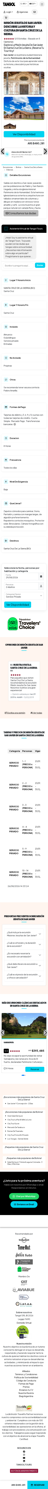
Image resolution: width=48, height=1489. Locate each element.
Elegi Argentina (26, 1396)
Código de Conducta (26, 1380)
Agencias (23, 12)
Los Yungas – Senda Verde (17, 1139)
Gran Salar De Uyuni (15, 1116)
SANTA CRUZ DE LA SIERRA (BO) (19, 288)
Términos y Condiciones (26, 1374)
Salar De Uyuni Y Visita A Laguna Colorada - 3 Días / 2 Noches (24, 1163)
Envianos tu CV (26, 1390)
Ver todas (37, 712)
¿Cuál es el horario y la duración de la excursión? (21, 944)
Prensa (26, 1386)
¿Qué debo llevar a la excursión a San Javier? (22, 965)
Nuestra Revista (26, 1393)
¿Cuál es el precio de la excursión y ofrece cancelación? (22, 976)
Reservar (39, 1485)
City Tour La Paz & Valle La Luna (19, 1120)
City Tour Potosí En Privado (18, 1135)
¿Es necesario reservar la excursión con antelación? (19, 955)
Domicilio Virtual (24, 1322)
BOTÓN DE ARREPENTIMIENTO (24, 1471)
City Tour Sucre (13, 1124)
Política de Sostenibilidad (26, 1377)
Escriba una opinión (16, 712)
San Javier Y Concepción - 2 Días (20, 1103)
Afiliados (26, 1371)
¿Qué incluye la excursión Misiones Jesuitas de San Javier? (22, 934)
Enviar (40, 265)
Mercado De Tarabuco (16, 1127)
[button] (2, 151)
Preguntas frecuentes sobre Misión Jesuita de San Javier (24, 918)
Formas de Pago (26, 1383)
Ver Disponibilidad (24, 134)
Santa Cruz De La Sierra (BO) (17, 548)
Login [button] (8, 12)
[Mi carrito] (6, 18)
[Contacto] (34, 12)
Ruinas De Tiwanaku (15, 1131)
